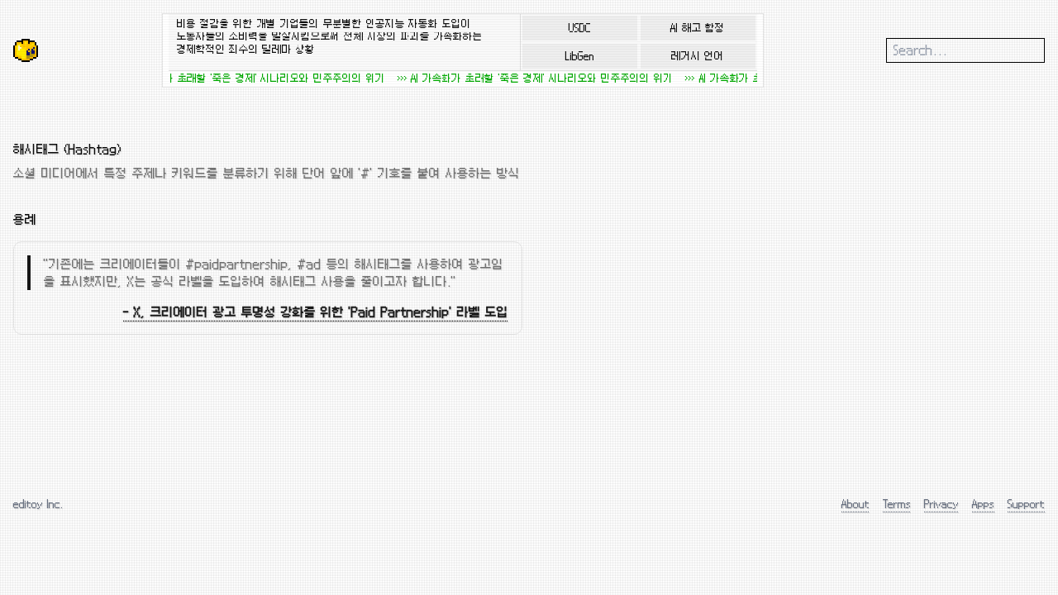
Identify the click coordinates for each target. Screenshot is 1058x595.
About (855, 503)
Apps (983, 503)
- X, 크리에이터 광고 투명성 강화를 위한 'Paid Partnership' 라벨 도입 (315, 312)
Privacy (941, 503)
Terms (897, 503)
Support (1026, 503)
